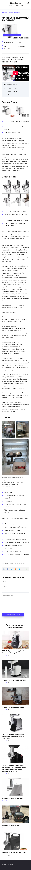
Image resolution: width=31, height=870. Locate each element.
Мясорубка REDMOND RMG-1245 (14, 853)
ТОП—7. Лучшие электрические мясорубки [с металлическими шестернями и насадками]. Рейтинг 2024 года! (14, 768)
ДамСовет (15, 3)
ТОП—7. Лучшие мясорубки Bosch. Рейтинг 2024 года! (15, 652)
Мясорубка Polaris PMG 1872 (12, 825)
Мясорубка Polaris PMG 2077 (13, 798)
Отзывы (10, 94)
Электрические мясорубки (12, 35)
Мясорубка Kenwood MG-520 (13, 707)
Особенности (12, 91)
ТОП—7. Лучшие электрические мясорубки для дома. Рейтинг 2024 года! (14, 736)
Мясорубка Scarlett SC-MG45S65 (14, 680)
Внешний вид (12, 89)
